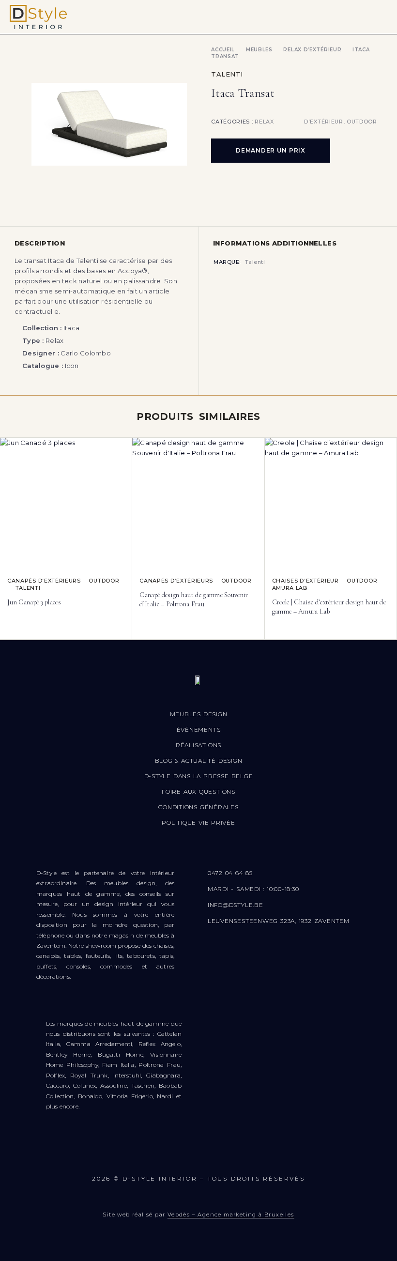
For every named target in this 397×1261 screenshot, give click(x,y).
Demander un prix (270, 150)
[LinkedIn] (256, 1155)
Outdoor (362, 121)
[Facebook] (141, 1155)
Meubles (259, 49)
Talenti (227, 74)
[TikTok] (227, 1155)
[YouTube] (198, 1155)
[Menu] (376, 16)
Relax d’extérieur (312, 49)
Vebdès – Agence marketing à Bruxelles (231, 1214)
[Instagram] (169, 1155)
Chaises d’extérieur (305, 580)
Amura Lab (289, 587)
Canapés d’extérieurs (44, 580)
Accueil (223, 49)
